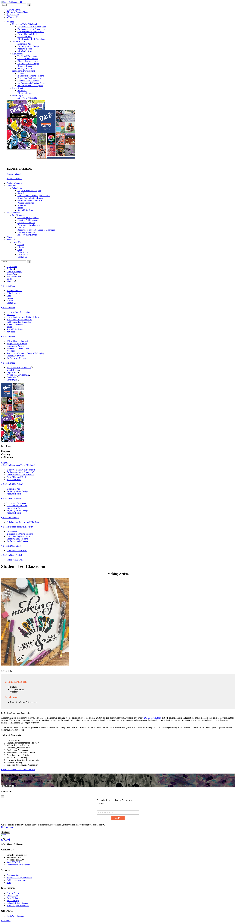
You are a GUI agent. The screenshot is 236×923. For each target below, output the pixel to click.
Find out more (7, 827)
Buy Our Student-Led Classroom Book (18, 769)
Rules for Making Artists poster (23, 702)
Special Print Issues (25, 210)
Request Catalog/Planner (19, 12)
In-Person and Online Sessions (30, 76)
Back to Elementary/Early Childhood (18, 465)
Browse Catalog (13, 174)
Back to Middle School (12, 484)
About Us (16, 242)
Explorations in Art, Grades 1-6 (31, 29)
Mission (20, 244)
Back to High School (11, 498)
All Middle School (25, 51)
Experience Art (23, 44)
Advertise (21, 205)
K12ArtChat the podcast (28, 217)
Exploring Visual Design (28, 46)
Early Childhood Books (27, 34)
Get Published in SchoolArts (29, 200)
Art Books (21, 90)
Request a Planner (14, 178)
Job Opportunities (14, 290)
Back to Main (8, 286)
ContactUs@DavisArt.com (18, 865)
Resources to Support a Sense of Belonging (36, 230)
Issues (20, 208)
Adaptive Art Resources (27, 220)
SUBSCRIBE (7, 786)
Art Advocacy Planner (27, 235)
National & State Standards (18, 903)
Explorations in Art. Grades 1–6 (20, 472)
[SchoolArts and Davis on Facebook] (2, 839)
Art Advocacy (13, 900)
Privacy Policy (13, 893)
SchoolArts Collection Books (30, 198)
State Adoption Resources (18, 905)
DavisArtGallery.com (16, 916)
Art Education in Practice (17, 541)
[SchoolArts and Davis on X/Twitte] (4, 839)
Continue (5, 832)
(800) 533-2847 (13, 862)
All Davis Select (24, 93)
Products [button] (10, 22)
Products (10, 269)
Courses (20, 73)
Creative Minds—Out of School (20, 475)
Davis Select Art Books (17, 550)
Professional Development (23, 71)
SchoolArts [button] (11, 186)
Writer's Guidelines (25, 203)
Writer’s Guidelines (15, 324)
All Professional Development (30, 85)
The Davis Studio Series (27, 58)
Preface (13, 687)
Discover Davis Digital (27, 98)
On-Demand (12, 531)
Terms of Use (12, 895)
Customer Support (14, 875)
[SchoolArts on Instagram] (7, 839)
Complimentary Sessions (28, 81)
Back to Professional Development (17, 527)
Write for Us (22, 252)
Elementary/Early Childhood (24, 24)
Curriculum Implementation (29, 78)
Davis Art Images (14, 183)
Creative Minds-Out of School (30, 31)
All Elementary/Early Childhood (31, 39)
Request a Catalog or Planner (19, 877)
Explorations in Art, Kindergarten (31, 27)
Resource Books (24, 36)
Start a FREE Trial (15, 560)
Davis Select (17, 88)
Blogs (9, 237)
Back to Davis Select (11, 546)
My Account (13, 15)
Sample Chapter (17, 689)
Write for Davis (13, 293)
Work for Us (22, 254)
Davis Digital (14, 10)
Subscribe (21, 193)
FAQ (9, 882)
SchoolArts (17, 188)
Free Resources (18, 215)
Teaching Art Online (26, 232)
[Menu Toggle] (21, 2)
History (20, 247)
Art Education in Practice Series (31, 83)
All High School (24, 68)
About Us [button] (11, 240)
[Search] (29, 261)
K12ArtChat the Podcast (17, 341)
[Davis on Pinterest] (9, 839)
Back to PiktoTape (10, 517)
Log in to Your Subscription (29, 190)
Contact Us (13, 17)
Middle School (18, 41)
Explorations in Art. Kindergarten (21, 470)
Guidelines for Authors (16, 880)
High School (17, 54)
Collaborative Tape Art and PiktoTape (23, 522)
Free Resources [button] (13, 213)
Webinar (13, 692)
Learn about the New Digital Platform (33, 195)
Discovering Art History (27, 61)
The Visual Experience (27, 56)
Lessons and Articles (26, 222)
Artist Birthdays (13, 898)
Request (4, 463)
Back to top (6, 920)
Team (19, 249)
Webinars (21, 227)
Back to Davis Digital (12, 555)
